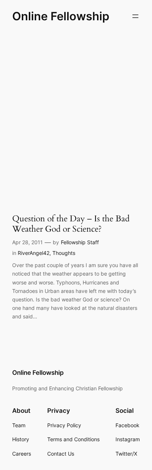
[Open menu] (135, 16)
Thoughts (63, 253)
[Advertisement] (76, 115)
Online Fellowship (60, 16)
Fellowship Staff (80, 242)
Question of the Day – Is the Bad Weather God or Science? (70, 224)
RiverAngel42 (33, 253)
